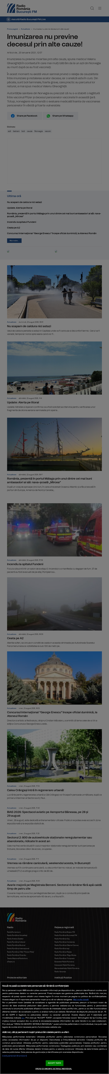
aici (23, 1018)
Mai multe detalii (81, 1000)
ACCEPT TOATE (54, 1063)
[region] (54, 1028)
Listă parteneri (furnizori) (14, 1056)
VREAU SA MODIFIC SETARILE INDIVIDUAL (53, 1069)
